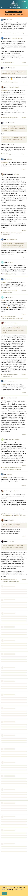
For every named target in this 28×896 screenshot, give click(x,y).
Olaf (5, 72)
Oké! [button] (4, 893)
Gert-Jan (6, 126)
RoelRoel (5, 477)
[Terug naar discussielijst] (1, 7)
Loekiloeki (5, 90)
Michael (5, 545)
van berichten (13, 7)
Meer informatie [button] (19, 889)
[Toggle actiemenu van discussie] (26, 7)
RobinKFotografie (8, 243)
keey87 (4, 282)
